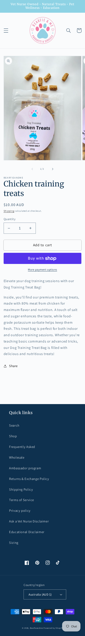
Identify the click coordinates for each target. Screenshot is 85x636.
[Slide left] (32, 169)
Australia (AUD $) (40, 594)
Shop (13, 436)
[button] (6, 30)
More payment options (42, 269)
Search (14, 425)
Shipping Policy (21, 489)
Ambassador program (25, 468)
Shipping (9, 210)
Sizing (13, 542)
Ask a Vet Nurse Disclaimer (29, 521)
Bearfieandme (36, 628)
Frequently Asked (22, 447)
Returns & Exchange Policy (29, 479)
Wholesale (16, 457)
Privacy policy (20, 510)
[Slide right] (53, 169)
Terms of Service (21, 500)
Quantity (9, 219)
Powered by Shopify (53, 628)
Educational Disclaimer (26, 532)
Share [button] (13, 366)
